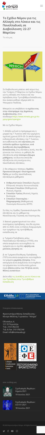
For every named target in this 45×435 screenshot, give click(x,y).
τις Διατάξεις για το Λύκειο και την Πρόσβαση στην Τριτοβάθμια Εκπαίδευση (21, 279)
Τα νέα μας (7, 37)
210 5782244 (18, 329)
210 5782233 (13, 327)
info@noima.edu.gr (16, 332)
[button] (41, 5)
